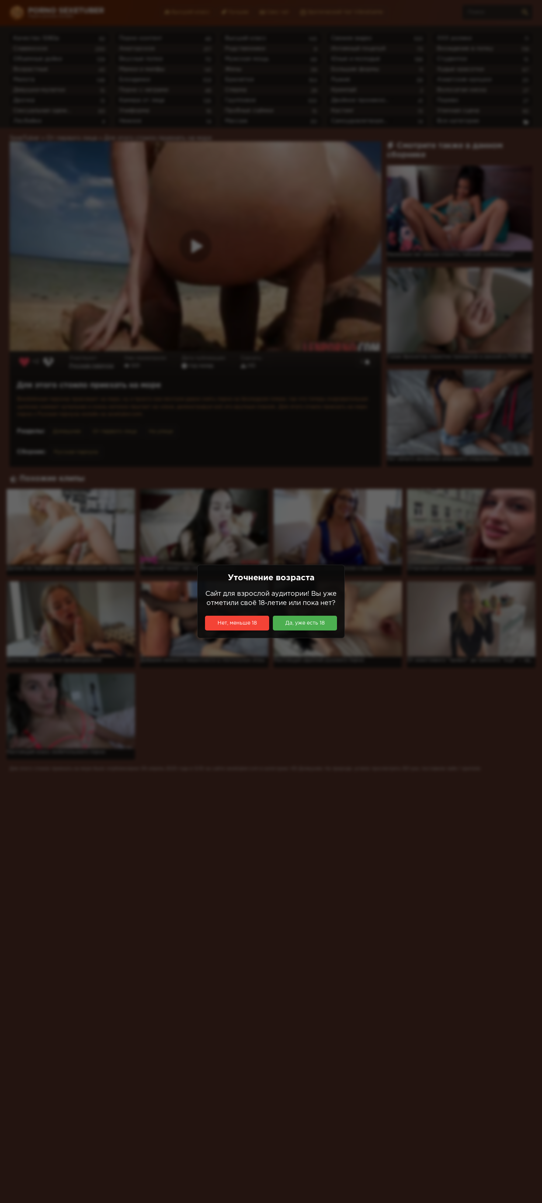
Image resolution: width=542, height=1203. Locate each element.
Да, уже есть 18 (305, 623)
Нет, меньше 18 (237, 623)
